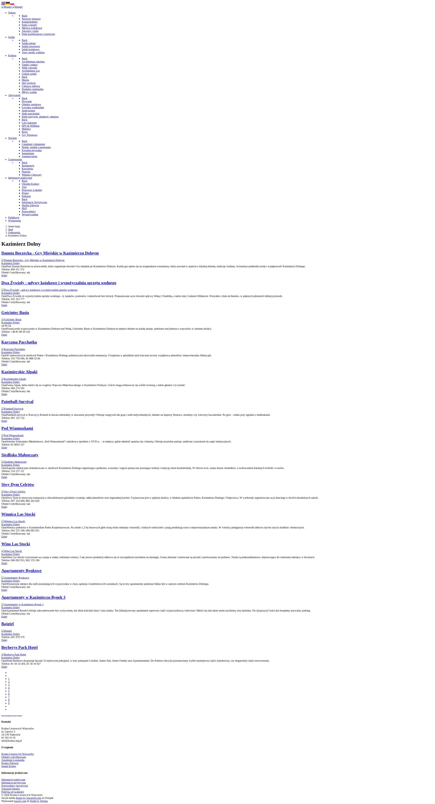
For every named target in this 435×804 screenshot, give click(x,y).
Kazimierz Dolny (10, 263)
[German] (8, 3)
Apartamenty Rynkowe (21, 570)
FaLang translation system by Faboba (11, 715)
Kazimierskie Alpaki (19, 372)
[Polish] (12, 3)
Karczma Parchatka (19, 342)
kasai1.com (20, 801)
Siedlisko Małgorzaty (19, 455)
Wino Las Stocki (15, 544)
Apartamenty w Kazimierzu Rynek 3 (33, 597)
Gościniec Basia (15, 312)
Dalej (4, 275)
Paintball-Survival (17, 401)
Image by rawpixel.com (28, 798)
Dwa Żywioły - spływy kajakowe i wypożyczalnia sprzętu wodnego (58, 283)
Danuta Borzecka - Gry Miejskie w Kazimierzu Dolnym (50, 253)
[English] (3, 3)
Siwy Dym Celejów (17, 484)
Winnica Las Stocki (18, 514)
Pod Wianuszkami (17, 428)
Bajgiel (7, 624)
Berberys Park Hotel (19, 647)
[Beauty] (12, 6)
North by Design (39, 801)
